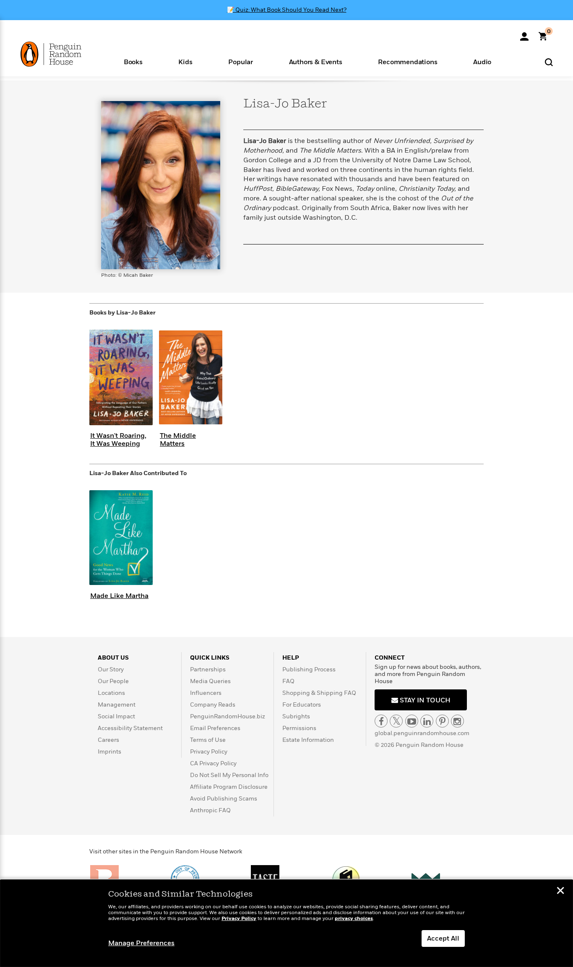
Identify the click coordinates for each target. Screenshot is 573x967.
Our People (113, 681)
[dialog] (286, 923)
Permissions (299, 728)
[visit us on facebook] (381, 721)
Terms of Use (208, 740)
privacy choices (354, 918)
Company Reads (212, 705)
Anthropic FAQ (210, 810)
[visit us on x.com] (396, 721)
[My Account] (524, 33)
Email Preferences (215, 728)
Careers (108, 740)
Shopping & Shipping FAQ (319, 693)
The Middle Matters (178, 439)
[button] (133, 61)
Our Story (111, 669)
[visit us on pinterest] (442, 721)
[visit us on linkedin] (426, 721)
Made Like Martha (119, 595)
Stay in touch (424, 700)
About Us (113, 658)
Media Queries (210, 681)
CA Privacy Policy (213, 763)
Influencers (205, 693)
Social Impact (116, 716)
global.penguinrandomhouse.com (422, 733)
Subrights (296, 716)
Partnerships (208, 669)
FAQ (288, 681)
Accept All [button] (443, 938)
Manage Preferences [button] (141, 943)
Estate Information (308, 740)
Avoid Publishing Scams (223, 799)
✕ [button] (560, 891)
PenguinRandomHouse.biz (227, 716)
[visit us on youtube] (411, 721)
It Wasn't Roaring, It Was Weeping (118, 439)
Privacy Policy (208, 752)
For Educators (301, 705)
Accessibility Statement (130, 728)
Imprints (109, 752)
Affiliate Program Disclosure (229, 787)
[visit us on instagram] (457, 721)
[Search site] (549, 62)
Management (116, 705)
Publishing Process (309, 669)
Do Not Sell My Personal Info (229, 775)
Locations (111, 693)
